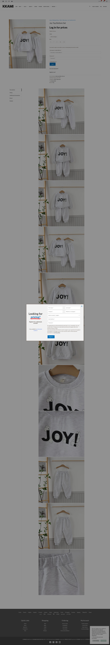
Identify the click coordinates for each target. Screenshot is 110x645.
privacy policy (57, 332)
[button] (81, 306)
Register (51, 336)
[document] (55, 322)
